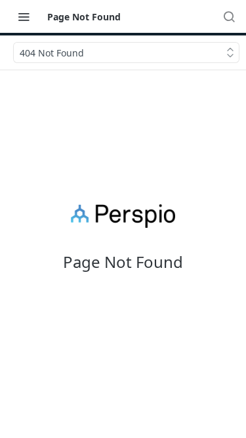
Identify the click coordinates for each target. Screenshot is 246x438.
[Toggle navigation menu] (23, 16)
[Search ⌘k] (228, 16)
